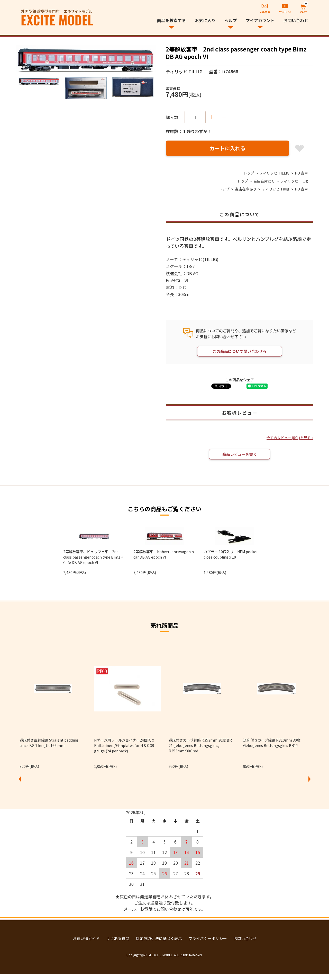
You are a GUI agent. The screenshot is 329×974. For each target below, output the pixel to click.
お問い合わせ (296, 20)
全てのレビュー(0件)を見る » (290, 437)
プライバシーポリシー (207, 938)
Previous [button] (19, 779)
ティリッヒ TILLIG (274, 173)
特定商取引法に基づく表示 (159, 938)
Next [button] (309, 779)
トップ (248, 173)
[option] (86, 58)
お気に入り (205, 20)
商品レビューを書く (239, 454)
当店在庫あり (264, 181)
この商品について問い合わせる (240, 351)
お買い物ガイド (86, 938)
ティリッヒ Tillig (294, 181)
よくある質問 (117, 938)
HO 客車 (301, 173)
